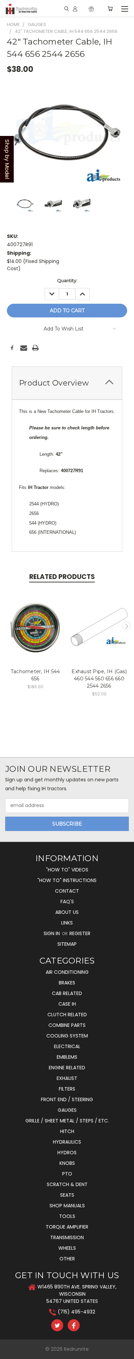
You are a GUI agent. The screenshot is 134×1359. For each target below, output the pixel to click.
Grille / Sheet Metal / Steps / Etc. (67, 1120)
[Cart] (110, 8)
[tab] (67, 383)
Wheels (67, 1248)
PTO (67, 1173)
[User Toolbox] (75, 8)
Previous (7, 625)
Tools (67, 1216)
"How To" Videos (67, 869)
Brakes (67, 982)
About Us (67, 912)
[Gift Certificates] (91, 8)
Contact (67, 891)
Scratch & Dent (67, 1184)
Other (67, 1258)
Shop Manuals (67, 1205)
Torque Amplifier (67, 1226)
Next (126, 625)
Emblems (67, 1057)
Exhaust (67, 1078)
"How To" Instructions (67, 880)
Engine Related (67, 1067)
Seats (67, 1195)
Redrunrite (76, 1349)
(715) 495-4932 (76, 1311)
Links (67, 922)
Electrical (67, 1046)
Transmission (67, 1237)
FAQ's (67, 901)
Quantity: (67, 280)
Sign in (52, 933)
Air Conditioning (67, 972)
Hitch (67, 1131)
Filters (67, 1088)
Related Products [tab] (62, 576)
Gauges (67, 1110)
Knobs (67, 1163)
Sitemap (67, 944)
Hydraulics (67, 1141)
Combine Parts (67, 1025)
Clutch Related (67, 1014)
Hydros (67, 1152)
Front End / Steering (67, 1099)
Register (79, 933)
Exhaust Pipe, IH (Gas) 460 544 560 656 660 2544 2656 (99, 678)
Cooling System (67, 1035)
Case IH (67, 1004)
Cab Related (67, 993)
